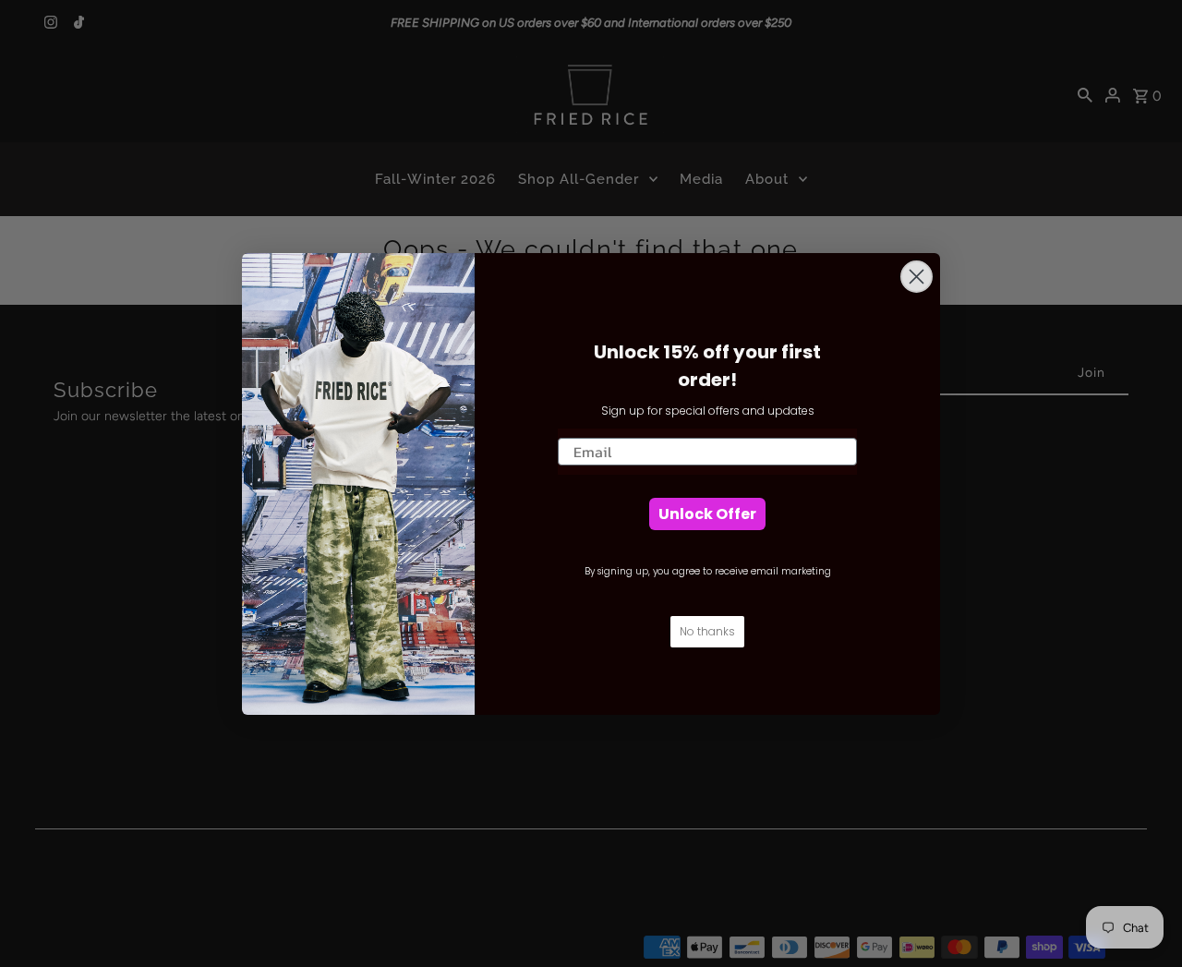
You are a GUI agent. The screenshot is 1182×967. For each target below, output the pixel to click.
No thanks (707, 631)
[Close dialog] (916, 276)
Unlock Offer (707, 514)
